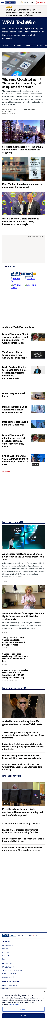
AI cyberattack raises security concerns (21, 823)
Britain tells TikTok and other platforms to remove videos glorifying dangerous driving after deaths (23, 746)
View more (6, 471)
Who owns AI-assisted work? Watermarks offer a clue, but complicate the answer (21, 83)
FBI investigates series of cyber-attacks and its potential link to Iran (23, 840)
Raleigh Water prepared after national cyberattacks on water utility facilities (20, 831)
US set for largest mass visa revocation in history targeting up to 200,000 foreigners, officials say (15, 674)
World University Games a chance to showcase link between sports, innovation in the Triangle (20, 221)
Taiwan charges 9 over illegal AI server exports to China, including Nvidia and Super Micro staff (23, 735)
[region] (23, 1004)
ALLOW (23, 1016)
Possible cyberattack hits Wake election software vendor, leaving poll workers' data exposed (22, 812)
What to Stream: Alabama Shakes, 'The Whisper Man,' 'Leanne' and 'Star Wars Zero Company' (22, 767)
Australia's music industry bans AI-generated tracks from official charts (22, 723)
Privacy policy (14, 1004)
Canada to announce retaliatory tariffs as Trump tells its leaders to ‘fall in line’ (15, 657)
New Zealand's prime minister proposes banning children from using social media (21, 756)
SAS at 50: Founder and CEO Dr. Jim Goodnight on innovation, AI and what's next (15, 460)
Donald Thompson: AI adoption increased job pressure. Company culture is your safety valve (14, 441)
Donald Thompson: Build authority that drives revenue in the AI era (14, 409)
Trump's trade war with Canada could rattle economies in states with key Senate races (13, 641)
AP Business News (11, 522)
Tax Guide (29, 46)
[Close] (44, 991)
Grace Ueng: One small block (14, 395)
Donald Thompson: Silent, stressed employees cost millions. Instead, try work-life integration (15, 338)
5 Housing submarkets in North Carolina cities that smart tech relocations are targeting (22, 149)
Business (6, 46)
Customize (23, 1009)
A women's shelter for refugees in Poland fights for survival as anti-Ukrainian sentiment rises (23, 616)
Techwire (18, 46)
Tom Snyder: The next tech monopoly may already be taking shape (14, 354)
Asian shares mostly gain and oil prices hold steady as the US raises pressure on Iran (23, 556)
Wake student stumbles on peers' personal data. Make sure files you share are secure (22, 848)
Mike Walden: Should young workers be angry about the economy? (22, 185)
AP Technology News (13, 688)
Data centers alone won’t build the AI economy (15, 423)
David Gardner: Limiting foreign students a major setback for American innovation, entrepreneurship (14, 372)
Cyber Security (10, 776)
